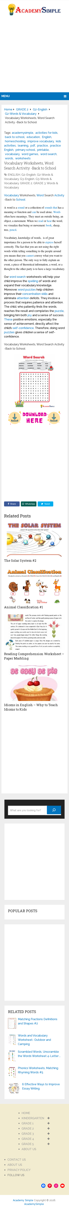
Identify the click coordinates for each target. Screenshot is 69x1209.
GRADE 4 (28, 1139)
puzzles (9, 332)
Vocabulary (11, 195)
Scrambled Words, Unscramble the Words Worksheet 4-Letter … (39, 1054)
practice (42, 145)
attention (23, 298)
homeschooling (15, 141)
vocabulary (12, 154)
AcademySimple (34, 1204)
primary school (25, 150)
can (34, 212)
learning (23, 145)
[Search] (54, 810)
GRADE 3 (39, 183)
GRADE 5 (28, 1144)
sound (21, 207)
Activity (59, 195)
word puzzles (27, 289)
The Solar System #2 (20, 560)
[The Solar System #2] (34, 539)
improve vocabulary (41, 141)
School (20, 199)
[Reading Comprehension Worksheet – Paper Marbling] (34, 632)
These (8, 319)
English (46, 137)
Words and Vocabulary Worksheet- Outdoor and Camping (34, 1040)
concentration (31, 294)
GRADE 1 (28, 1123)
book (49, 225)
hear (49, 221)
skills (44, 294)
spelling (33, 281)
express (49, 242)
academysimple (22, 132)
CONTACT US (16, 1159)
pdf (32, 145)
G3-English (27, 179)
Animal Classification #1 (23, 607)
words (9, 158)
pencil (13, 230)
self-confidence (23, 328)
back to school (14, 137)
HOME (26, 1113)
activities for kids (46, 132)
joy (30, 315)
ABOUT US (29, 1149)
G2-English (28, 174)
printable (43, 150)
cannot (30, 255)
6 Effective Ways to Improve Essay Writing (41, 1086)
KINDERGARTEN (33, 1118)
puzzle (59, 311)
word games (30, 154)
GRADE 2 (26, 183)
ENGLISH (14, 174)
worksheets (23, 158)
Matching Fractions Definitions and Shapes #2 (37, 1021)
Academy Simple (23, 1200)
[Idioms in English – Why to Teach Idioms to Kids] (34, 683)
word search (48, 154)
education (33, 137)
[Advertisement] (34, 56)
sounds (48, 207)
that (55, 207)
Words (57, 212)
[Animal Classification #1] (34, 585)
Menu (5, 96)
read (40, 221)
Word (40, 195)
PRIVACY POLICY (19, 1170)
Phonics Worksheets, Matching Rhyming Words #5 (38, 1070)
